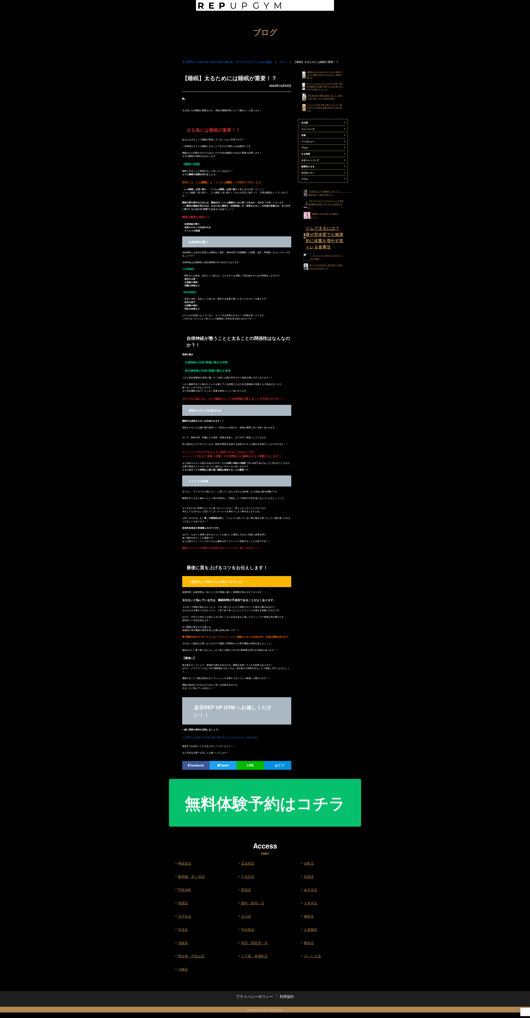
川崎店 (183, 969)
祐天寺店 (310, 889)
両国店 (183, 902)
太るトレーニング (310, 160)
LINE (250, 765)
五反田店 (247, 863)
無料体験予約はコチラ (265, 802)
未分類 (304, 122)
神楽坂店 (184, 863)
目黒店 (309, 876)
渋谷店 (183, 929)
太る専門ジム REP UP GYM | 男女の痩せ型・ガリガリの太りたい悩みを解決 (227, 62)
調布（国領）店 (252, 902)
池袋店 (183, 942)
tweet (225, 765)
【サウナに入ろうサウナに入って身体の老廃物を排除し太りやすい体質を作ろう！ (325, 204)
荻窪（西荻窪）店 (254, 942)
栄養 (303, 135)
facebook (197, 765)
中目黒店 (247, 929)
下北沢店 (247, 876)
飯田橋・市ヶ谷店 (191, 876)
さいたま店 (312, 955)
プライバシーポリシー (254, 996)
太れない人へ (308, 172)
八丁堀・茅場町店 (254, 955)
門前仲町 (184, 889)
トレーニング (308, 129)
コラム (304, 178)
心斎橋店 (310, 929)
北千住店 (184, 916)
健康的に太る (308, 166)
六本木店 (310, 902)
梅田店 (309, 916)
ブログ (283, 62)
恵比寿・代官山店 (191, 955)
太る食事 (305, 153)
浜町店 (309, 863)
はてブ (279, 765)
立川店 (246, 916)
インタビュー (308, 141)
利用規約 (287, 996)
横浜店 (309, 942)
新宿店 (246, 889)
